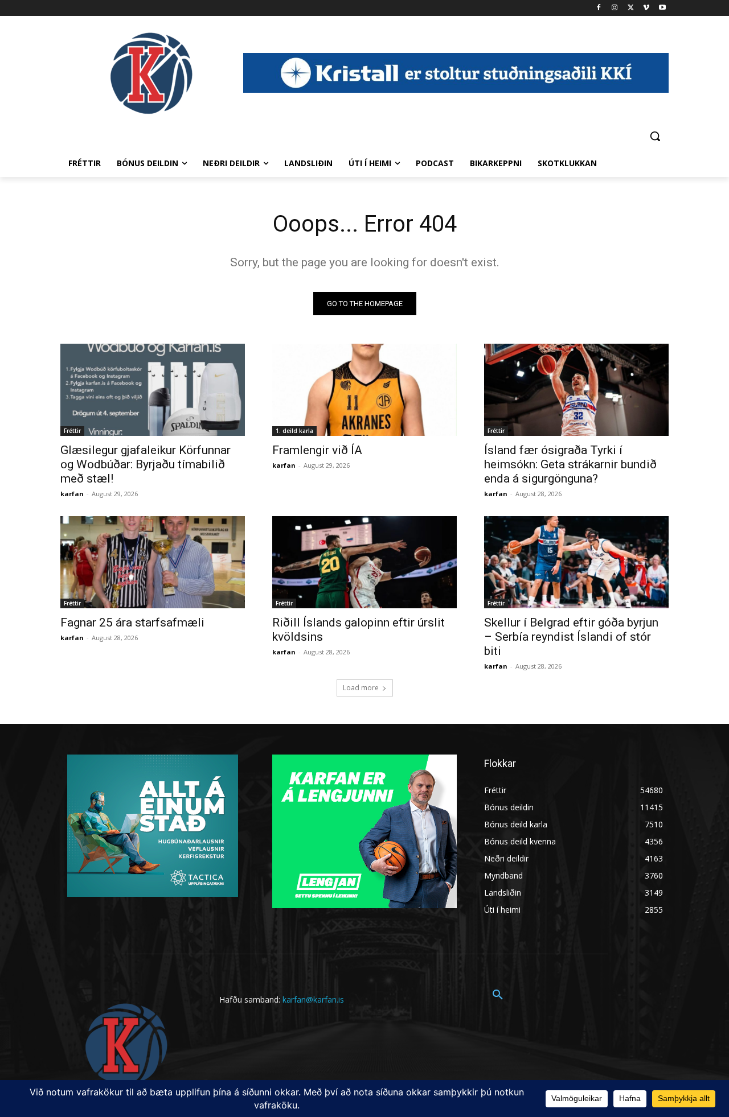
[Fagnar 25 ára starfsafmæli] (152, 562)
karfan (72, 493)
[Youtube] (662, 8)
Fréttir (72, 431)
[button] (655, 136)
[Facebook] (598, 8)
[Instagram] (614, 8)
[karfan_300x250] (152, 826)
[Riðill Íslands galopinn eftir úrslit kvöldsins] (364, 562)
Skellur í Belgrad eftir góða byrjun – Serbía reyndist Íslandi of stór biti (571, 637)
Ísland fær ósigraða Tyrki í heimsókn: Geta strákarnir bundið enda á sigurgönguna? (570, 464)
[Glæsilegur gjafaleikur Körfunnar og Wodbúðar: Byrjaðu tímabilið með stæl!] (152, 390)
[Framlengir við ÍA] (364, 390)
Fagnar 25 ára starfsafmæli (132, 622)
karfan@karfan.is (313, 999)
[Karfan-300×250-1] (364, 831)
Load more (361, 688)
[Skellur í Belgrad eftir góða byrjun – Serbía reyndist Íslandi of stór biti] (576, 562)
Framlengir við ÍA (317, 450)
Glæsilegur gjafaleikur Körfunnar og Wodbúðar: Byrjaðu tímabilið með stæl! (145, 464)
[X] (630, 8)
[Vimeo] (646, 8)
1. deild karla (294, 431)
